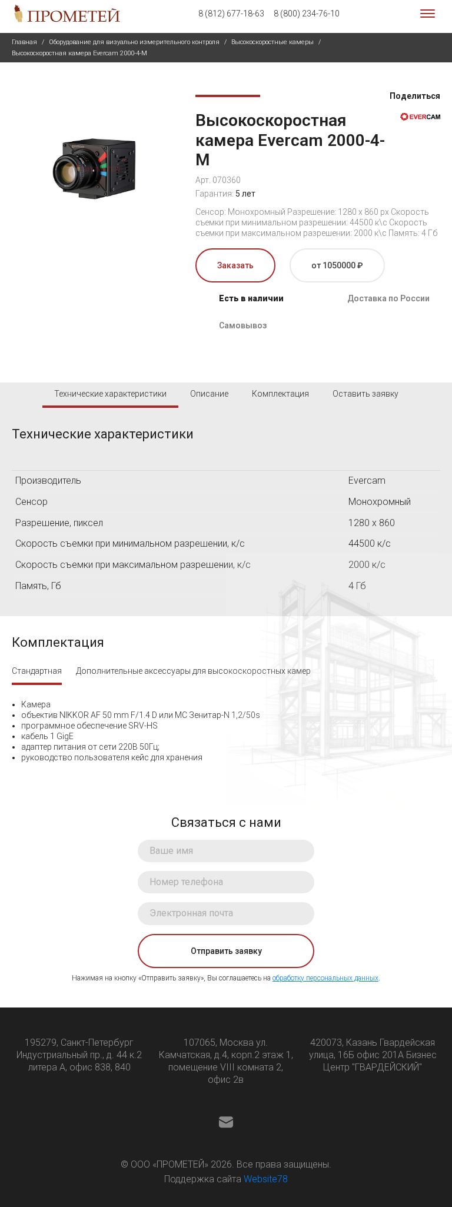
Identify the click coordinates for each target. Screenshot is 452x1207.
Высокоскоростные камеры (272, 42)
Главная (24, 42)
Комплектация (280, 393)
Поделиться (414, 96)
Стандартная (37, 671)
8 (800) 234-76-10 (307, 13)
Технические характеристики (110, 393)
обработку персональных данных (325, 978)
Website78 (266, 1179)
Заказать (235, 265)
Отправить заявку (226, 951)
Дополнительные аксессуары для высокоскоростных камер (193, 671)
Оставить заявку (365, 393)
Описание (209, 393)
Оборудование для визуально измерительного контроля (134, 42)
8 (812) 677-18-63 (231, 13)
